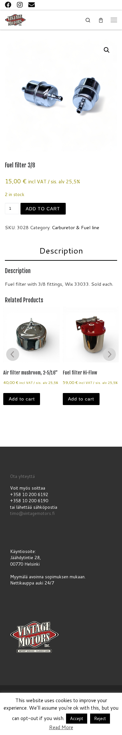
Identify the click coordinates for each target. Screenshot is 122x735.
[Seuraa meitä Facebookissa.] (8, 4)
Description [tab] (61, 250)
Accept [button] (76, 718)
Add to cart (43, 208)
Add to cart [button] (22, 398)
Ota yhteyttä (22, 476)
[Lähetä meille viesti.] (31, 4)
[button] (107, 50)
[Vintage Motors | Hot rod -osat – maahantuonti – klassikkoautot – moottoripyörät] (15, 19)
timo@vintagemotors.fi (32, 513)
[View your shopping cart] (100, 20)
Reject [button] (100, 718)
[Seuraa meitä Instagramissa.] (20, 4)
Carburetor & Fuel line (75, 227)
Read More (61, 727)
